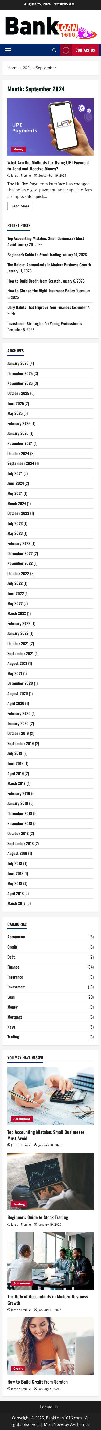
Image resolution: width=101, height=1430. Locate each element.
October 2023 (18, 513)
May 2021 (14, 673)
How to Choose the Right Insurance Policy (41, 291)
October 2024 (18, 453)
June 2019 (15, 763)
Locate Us (49, 1407)
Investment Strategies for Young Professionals (44, 323)
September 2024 (20, 463)
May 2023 (15, 533)
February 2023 (18, 543)
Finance (13, 967)
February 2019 (18, 793)
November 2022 (20, 563)
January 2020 (18, 723)
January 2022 (17, 633)
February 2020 (19, 713)
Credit (12, 947)
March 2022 (16, 613)
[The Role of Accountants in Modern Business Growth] (50, 1261)
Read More (22, 207)
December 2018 (19, 813)
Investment (16, 987)
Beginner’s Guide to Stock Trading (34, 254)
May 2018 (14, 883)
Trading (13, 1037)
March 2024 (16, 503)
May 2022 (15, 603)
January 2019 (17, 803)
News (11, 1027)
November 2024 (20, 443)
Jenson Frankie (21, 175)
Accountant (16, 937)
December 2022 (20, 553)
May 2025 (15, 413)
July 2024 (15, 473)
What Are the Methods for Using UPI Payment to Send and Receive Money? (50, 127)
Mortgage (15, 1017)
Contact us (85, 50)
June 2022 (15, 593)
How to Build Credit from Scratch (33, 281)
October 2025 (18, 393)
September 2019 (20, 743)
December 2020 (20, 683)
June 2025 (15, 403)
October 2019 (18, 733)
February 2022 (18, 623)
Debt (11, 957)
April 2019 (15, 773)
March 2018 (16, 903)
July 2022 (15, 583)
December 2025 (20, 373)
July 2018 (14, 863)
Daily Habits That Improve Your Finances (39, 307)
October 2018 (18, 833)
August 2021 (17, 663)
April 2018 (15, 893)
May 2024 (15, 493)
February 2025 (18, 423)
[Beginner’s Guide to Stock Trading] (50, 1182)
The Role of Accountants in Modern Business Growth (49, 265)
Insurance (15, 977)
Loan (11, 997)
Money (18, 149)
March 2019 (16, 783)
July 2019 (14, 753)
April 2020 (15, 703)
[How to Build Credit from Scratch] (50, 1346)
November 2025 (20, 383)
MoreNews (54, 1424)
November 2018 (19, 823)
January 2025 (17, 433)
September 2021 (20, 653)
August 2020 (17, 693)
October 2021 (18, 643)
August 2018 (17, 853)
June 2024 (15, 483)
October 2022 (18, 573)
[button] (7, 50)
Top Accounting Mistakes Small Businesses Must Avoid (46, 1135)
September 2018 (20, 843)
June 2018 (15, 873)
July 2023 (15, 523)
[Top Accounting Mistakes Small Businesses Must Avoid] (50, 1096)
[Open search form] (54, 50)
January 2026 (18, 363)
